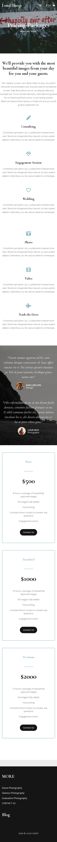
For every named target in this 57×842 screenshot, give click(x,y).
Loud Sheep (11, 5)
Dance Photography (12, 787)
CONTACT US (9, 803)
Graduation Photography (14, 798)
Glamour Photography (13, 792)
